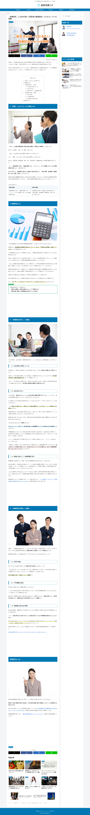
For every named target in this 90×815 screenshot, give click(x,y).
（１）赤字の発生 (28, 94)
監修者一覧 (38, 811)
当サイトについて (45, 811)
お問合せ (52, 811)
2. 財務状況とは (26, 82)
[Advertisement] (32, 307)
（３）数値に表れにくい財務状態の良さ (33, 90)
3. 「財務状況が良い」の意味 (29, 84)
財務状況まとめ (26, 100)
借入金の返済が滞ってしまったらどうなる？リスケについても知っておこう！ (27, 632)
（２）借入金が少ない (29, 88)
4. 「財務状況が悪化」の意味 (29, 92)
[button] (81, 16)
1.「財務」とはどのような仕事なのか (31, 80)
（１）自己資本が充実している (31, 86)
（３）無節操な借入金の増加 (31, 98)
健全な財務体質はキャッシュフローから (33, 714)
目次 (31, 78)
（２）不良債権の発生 (29, 96)
